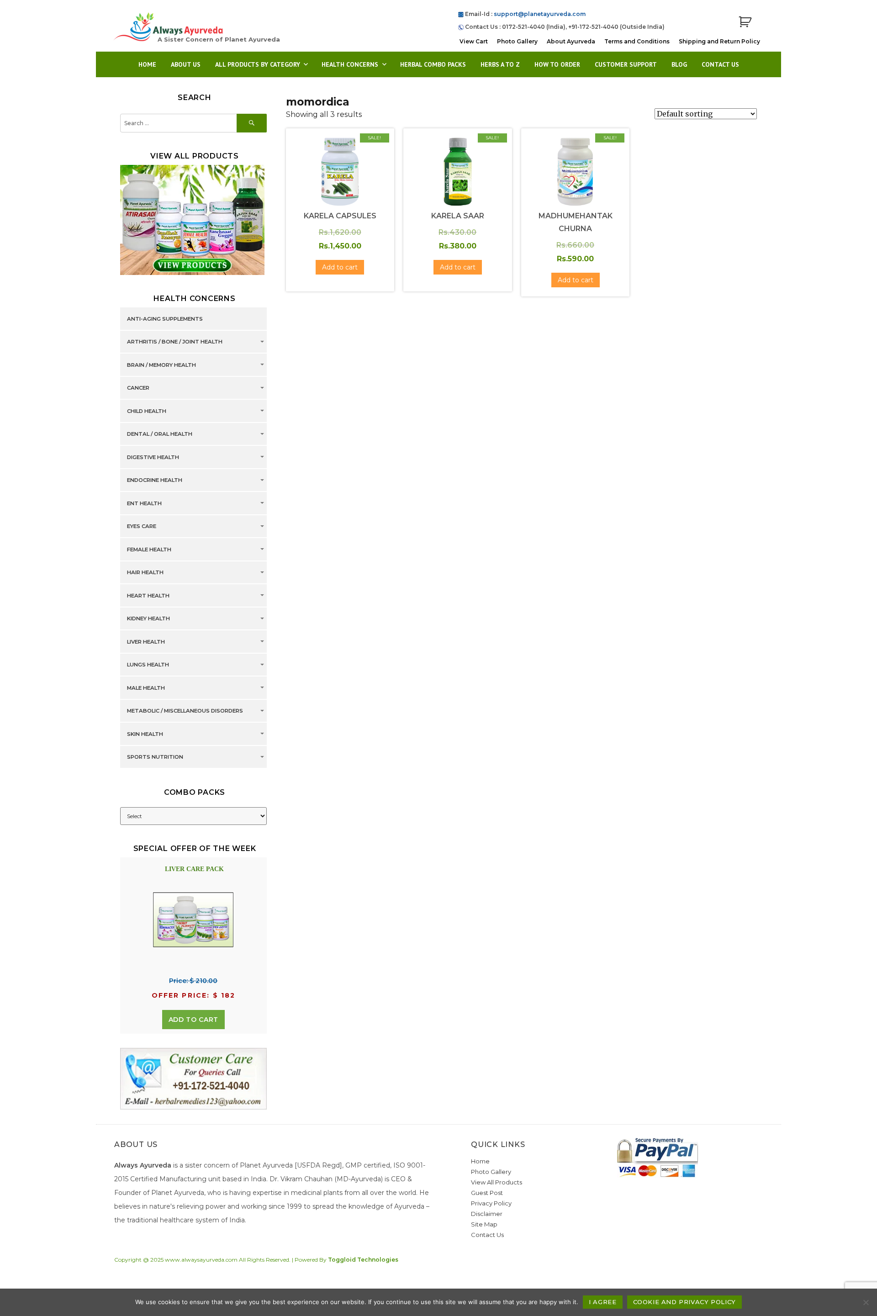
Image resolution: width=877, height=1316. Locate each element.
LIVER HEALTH (146, 642)
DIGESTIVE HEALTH (153, 457)
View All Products (496, 1182)
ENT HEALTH (144, 503)
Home (147, 64)
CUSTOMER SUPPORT (626, 64)
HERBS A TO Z (500, 64)
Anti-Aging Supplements (165, 319)
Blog (679, 64)
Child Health (146, 411)
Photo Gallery (517, 41)
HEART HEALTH (148, 595)
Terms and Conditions (637, 41)
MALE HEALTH (146, 688)
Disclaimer (486, 1213)
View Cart (474, 41)
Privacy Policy (491, 1203)
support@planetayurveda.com (540, 14)
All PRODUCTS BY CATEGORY (257, 64)
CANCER (138, 388)
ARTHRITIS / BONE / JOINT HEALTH (174, 342)
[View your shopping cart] (745, 22)
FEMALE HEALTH (149, 549)
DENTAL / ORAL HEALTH (159, 434)
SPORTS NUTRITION (155, 757)
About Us (186, 64)
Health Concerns (350, 64)
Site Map (484, 1224)
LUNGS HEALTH (148, 665)
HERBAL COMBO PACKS (433, 64)
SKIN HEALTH (145, 734)
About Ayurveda (571, 41)
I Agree (602, 1301)
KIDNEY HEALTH (148, 619)
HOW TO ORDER (557, 64)
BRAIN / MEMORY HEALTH (161, 365)
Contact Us (720, 64)
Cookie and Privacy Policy (684, 1301)
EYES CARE (141, 526)
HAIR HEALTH (145, 573)
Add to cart (193, 1019)
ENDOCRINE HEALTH (154, 480)
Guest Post (487, 1192)
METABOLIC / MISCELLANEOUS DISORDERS (185, 711)
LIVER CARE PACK (194, 869)
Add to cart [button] (340, 267)
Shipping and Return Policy (719, 41)
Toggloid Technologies (363, 1259)
